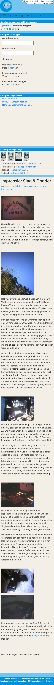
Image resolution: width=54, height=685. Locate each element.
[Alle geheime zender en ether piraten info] (6, 6)
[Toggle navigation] (4, 15)
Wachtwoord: (8, 48)
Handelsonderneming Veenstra (17, 105)
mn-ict (27, 684)
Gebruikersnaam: (10, 38)
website (35, 635)
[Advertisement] (38, 9)
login (37, 3)
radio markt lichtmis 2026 (29, 163)
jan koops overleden (26, 166)
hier (12, 67)
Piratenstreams (30, 22)
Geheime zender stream (11, 22)
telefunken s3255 (19, 170)
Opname (5, 25)
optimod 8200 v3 (19, 173)
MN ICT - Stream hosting (14, 101)
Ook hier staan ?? (10, 98)
